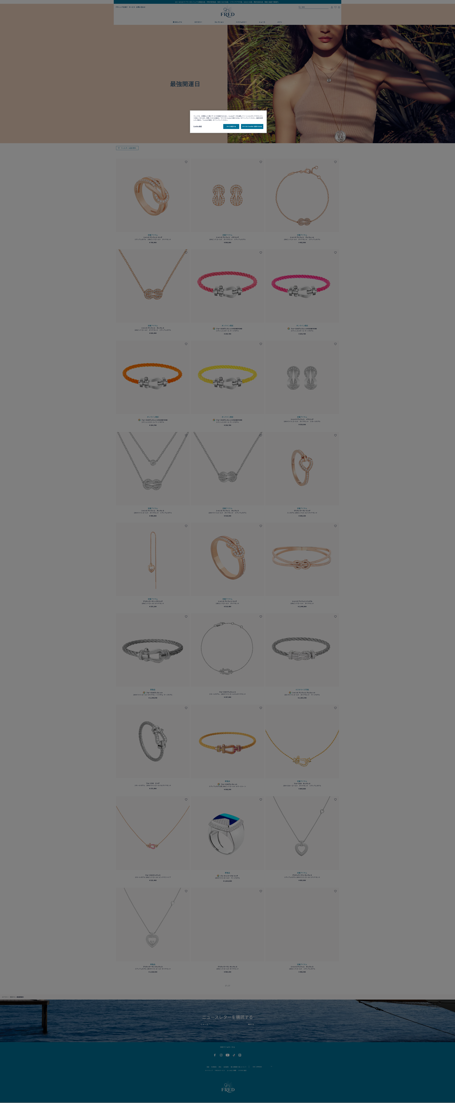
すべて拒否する (231, 126)
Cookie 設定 (197, 126)
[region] (228, 121)
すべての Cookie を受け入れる (252, 126)
